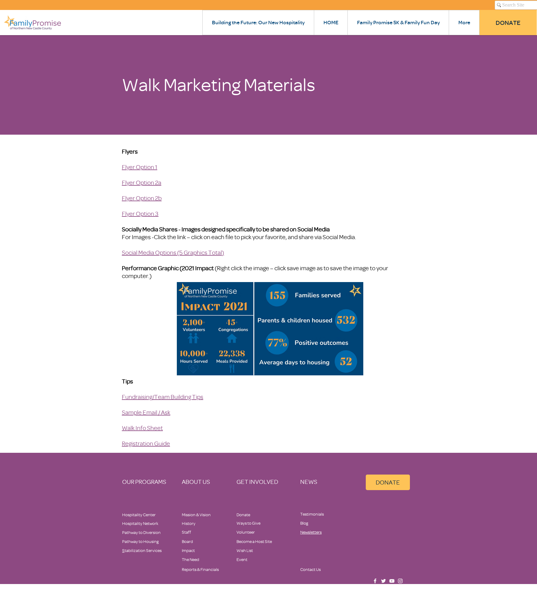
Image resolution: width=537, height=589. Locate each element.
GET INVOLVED (257, 481)
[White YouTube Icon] (392, 581)
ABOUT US (196, 481)
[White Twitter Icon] (383, 581)
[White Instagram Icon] (400, 581)
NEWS (308, 481)
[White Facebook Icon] (375, 581)
